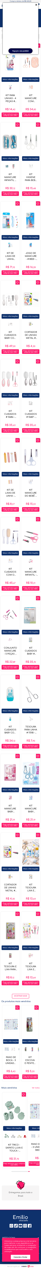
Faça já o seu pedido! (20, 51)
